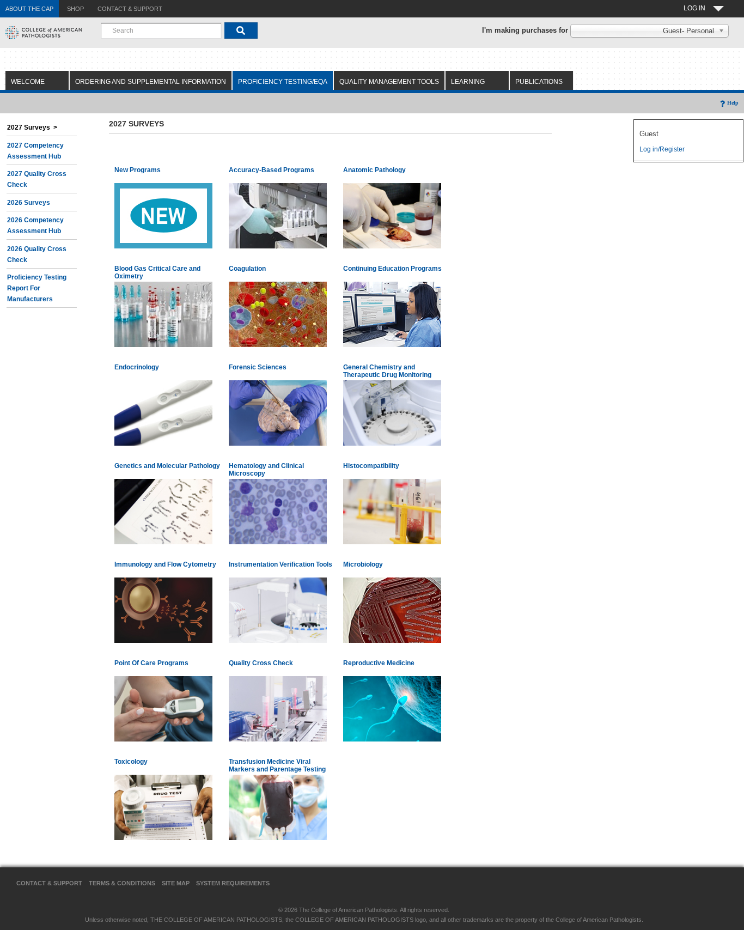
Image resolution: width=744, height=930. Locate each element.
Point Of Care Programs (151, 663)
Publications (539, 82)
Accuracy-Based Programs (271, 170)
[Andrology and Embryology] (392, 708)
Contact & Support (49, 883)
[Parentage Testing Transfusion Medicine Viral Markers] (278, 807)
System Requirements (233, 883)
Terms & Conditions (122, 883)
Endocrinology (136, 367)
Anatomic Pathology (374, 170)
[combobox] (161, 30)
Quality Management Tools (389, 82)
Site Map (176, 883)
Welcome (28, 82)
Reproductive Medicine (378, 663)
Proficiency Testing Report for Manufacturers (36, 288)
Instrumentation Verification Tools (280, 564)
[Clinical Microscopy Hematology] (278, 511)
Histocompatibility (371, 466)
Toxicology (131, 761)
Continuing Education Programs (392, 268)
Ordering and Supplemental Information (150, 82)
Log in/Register (662, 149)
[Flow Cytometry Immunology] (163, 609)
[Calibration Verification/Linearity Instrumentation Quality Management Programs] (278, 609)
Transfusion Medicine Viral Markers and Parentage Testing (277, 765)
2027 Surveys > (32, 127)
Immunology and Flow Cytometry (165, 564)
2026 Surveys (28, 202)
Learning (468, 82)
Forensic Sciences (257, 367)
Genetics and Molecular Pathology (167, 466)
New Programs (137, 170)
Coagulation (247, 268)
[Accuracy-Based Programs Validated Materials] (278, 215)
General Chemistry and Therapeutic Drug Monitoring (387, 371)
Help (733, 103)
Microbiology (363, 564)
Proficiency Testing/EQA (282, 82)
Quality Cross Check (261, 663)
